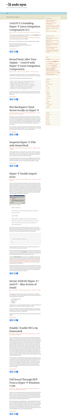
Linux (24, 32)
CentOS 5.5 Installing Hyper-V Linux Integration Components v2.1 (24, 26)
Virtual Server (56, 72)
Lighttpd (48, 101)
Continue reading (13, 48)
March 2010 (48, 122)
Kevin (47, 49)
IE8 (58, 61)
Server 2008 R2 (25, 112)
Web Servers (48, 98)
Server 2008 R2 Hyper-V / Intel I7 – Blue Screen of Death (24, 284)
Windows (34, 112)
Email (46, 61)
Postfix (50, 65)
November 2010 (48, 114)
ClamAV (51, 59)
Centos (19, 32)
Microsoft (15, 41)
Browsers (47, 82)
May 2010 (47, 119)
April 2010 (47, 120)
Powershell (20, 147)
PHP (48, 65)
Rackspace (16, 113)
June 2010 (47, 117)
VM (39, 32)
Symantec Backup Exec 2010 (52, 70)
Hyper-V (22, 32)
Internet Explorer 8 (50, 84)
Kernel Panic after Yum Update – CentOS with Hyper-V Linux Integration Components (24, 37)
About (7, 13)
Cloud (10, 113)
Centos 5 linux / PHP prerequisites (51, 31)
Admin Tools (48, 81)
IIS (47, 99)
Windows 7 (37, 388)
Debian (58, 59)
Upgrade (47, 72)
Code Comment (55, 59)
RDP (13, 334)
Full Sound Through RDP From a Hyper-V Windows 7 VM (24, 383)
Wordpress (56, 74)
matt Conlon (48, 47)
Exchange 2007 (50, 61)
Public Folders (47, 67)
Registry (19, 389)
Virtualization (27, 32)
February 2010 (48, 124)
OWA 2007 (47, 65)
